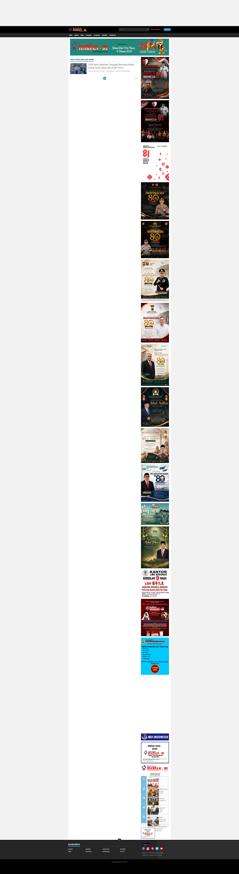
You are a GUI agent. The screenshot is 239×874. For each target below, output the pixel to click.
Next (136, 78)
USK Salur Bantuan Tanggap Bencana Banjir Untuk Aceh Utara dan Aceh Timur (111, 66)
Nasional (89, 35)
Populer (167, 29)
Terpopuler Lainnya (155, 824)
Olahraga (97, 35)
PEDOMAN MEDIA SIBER (156, 853)
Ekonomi (104, 35)
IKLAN (160, 855)
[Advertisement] (56, 13)
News (82, 35)
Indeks (77, 35)
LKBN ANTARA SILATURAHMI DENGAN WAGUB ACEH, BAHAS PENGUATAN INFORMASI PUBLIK (157, 829)
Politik (122, 851)
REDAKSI (145, 853)
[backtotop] (119, 840)
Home (70, 35)
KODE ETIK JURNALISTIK (149, 855)
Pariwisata (112, 35)
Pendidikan (106, 851)
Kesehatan (106, 849)
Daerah (70, 849)
